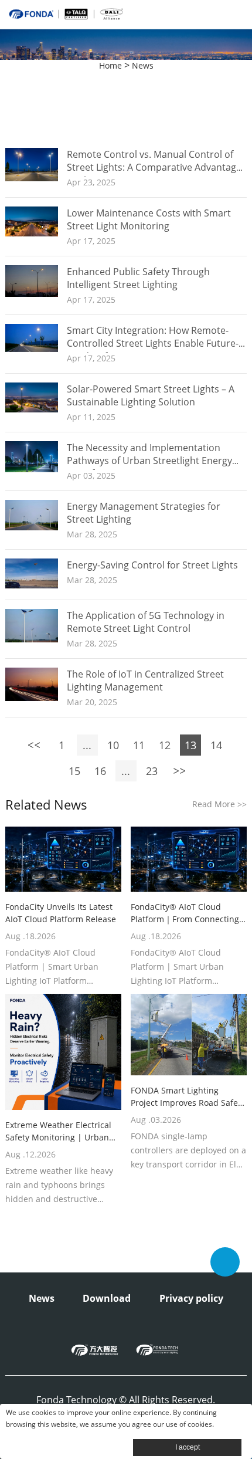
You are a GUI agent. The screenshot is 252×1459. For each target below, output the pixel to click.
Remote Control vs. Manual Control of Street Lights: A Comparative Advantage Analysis (154, 167)
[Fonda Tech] (157, 1349)
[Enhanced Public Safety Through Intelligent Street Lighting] (32, 293)
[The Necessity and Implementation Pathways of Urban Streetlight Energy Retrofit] (32, 469)
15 (74, 771)
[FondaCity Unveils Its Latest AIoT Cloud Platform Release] (63, 859)
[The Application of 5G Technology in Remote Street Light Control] (32, 639)
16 (100, 771)
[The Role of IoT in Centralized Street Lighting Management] (32, 697)
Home (110, 65)
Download (107, 1298)
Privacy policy (191, 1298)
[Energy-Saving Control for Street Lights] (32, 585)
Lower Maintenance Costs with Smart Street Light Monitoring (149, 219)
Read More (219, 804)
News (143, 65)
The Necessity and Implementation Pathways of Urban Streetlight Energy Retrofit (149, 460)
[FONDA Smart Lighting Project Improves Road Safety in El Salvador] (189, 1034)
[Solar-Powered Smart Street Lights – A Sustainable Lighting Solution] (32, 409)
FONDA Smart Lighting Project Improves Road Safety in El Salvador (188, 1097)
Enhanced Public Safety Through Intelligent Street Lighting (138, 278)
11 (139, 745)
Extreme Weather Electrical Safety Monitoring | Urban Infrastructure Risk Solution (59, 1131)
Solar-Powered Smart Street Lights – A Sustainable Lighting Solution (150, 395)
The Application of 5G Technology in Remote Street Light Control (145, 622)
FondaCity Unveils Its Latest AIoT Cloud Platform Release (60, 913)
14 (216, 745)
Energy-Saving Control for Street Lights (152, 564)
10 (113, 745)
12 (165, 745)
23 (152, 771)
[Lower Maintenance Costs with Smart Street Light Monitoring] (32, 233)
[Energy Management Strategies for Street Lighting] (32, 527)
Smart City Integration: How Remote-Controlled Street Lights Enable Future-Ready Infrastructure (153, 343)
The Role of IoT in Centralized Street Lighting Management (145, 680)
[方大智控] (95, 1349)
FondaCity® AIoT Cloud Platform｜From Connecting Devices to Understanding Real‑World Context (185, 913)
